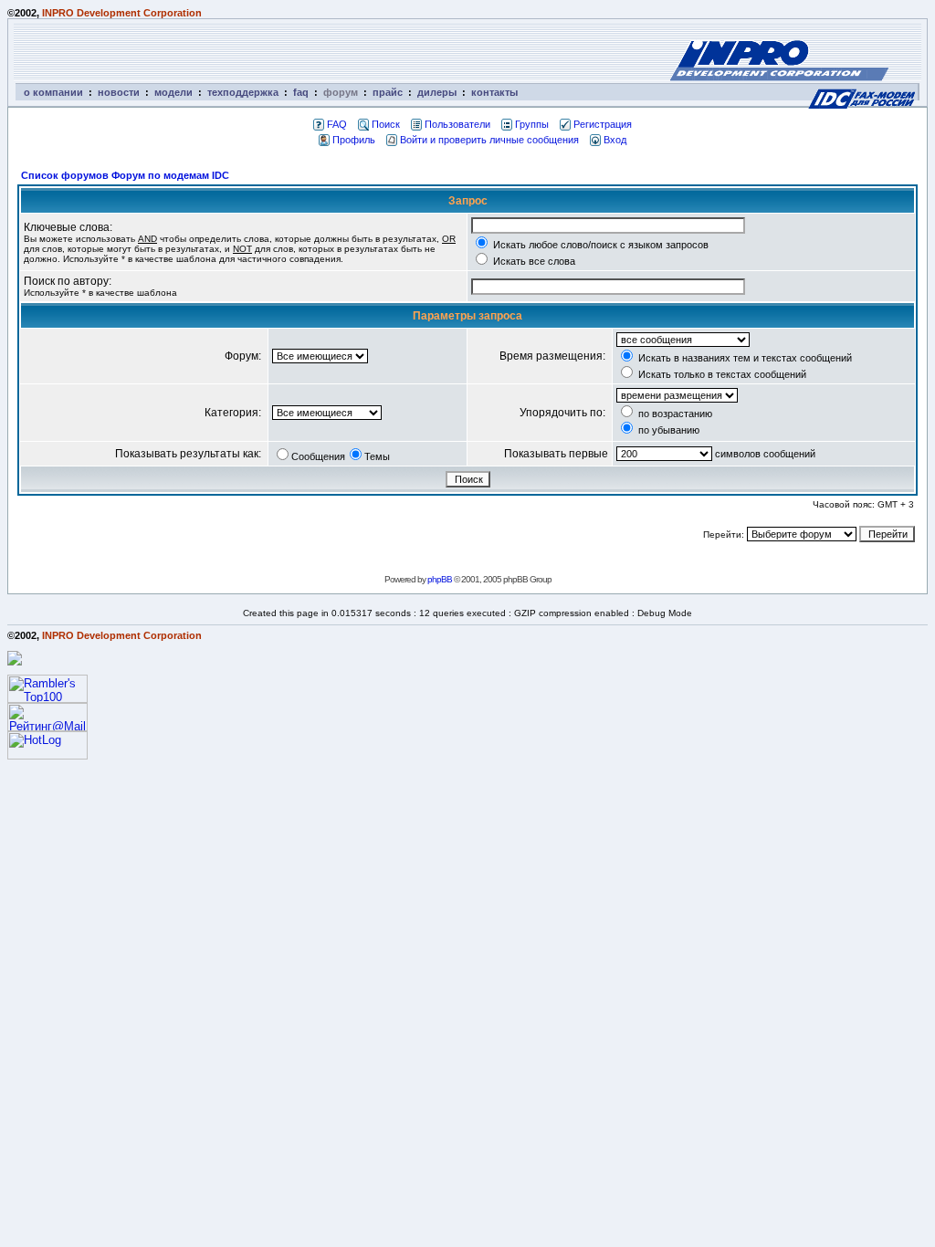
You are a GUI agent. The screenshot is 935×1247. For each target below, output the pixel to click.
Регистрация (602, 124)
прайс (388, 92)
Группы (532, 124)
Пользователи (457, 124)
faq (301, 92)
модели (173, 92)
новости (119, 92)
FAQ (337, 124)
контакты (494, 92)
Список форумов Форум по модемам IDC (125, 175)
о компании (53, 92)
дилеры (437, 92)
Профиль (353, 139)
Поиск (386, 124)
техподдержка (242, 92)
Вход (615, 139)
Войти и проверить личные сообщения (489, 139)
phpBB (439, 579)
